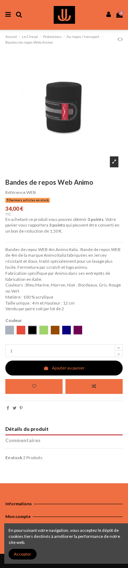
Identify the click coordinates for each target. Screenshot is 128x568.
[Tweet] (14, 408)
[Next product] (122, 39)
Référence (15, 192)
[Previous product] (119, 39)
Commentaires (23, 440)
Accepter (22, 554)
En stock (13, 457)
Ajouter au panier (68, 368)
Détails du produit (27, 429)
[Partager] (8, 408)
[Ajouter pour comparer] (94, 386)
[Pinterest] (21, 408)
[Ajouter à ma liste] (34, 386)
